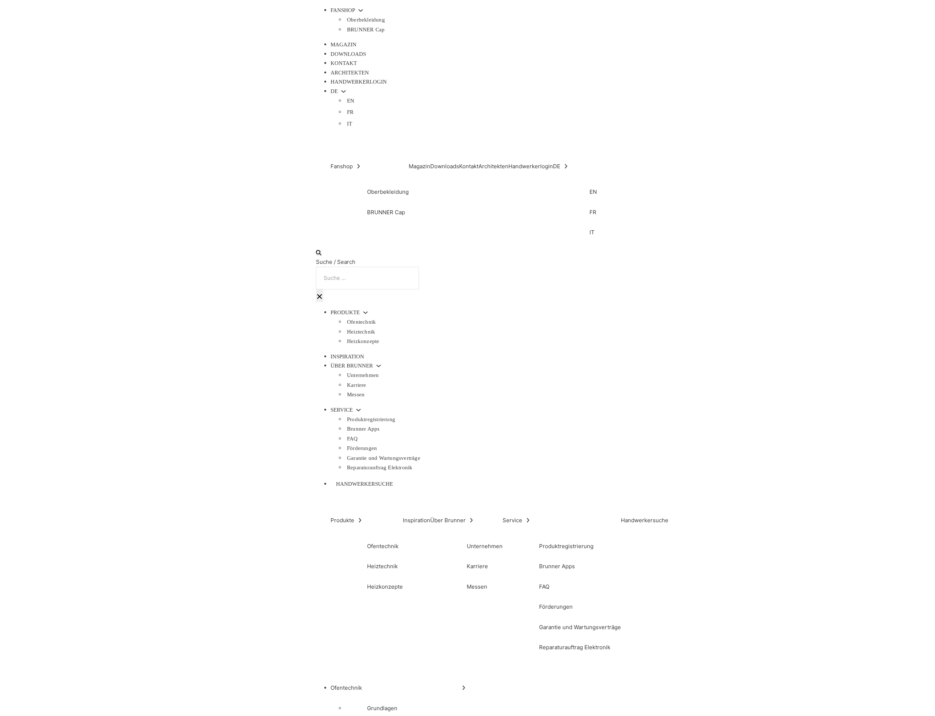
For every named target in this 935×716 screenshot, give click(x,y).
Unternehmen (363, 375)
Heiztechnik (361, 332)
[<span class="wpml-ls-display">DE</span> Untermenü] (343, 91)
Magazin (343, 44)
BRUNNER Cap (366, 29)
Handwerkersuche (364, 484)
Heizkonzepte (363, 341)
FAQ (352, 439)
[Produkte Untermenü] (365, 312)
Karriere (356, 385)
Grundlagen (382, 708)
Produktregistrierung (371, 419)
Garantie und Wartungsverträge (383, 458)
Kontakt (344, 63)
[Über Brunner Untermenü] (378, 366)
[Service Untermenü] (358, 410)
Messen (356, 394)
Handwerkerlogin (359, 82)
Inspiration (347, 356)
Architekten (350, 73)
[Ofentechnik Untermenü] (463, 687)
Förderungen (362, 448)
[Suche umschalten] (318, 253)
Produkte (345, 312)
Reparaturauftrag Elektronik (379, 467)
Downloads (348, 54)
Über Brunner (352, 366)
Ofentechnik (361, 322)
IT (349, 124)
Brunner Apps (363, 429)
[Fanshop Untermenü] (360, 10)
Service (342, 410)
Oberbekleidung (366, 20)
